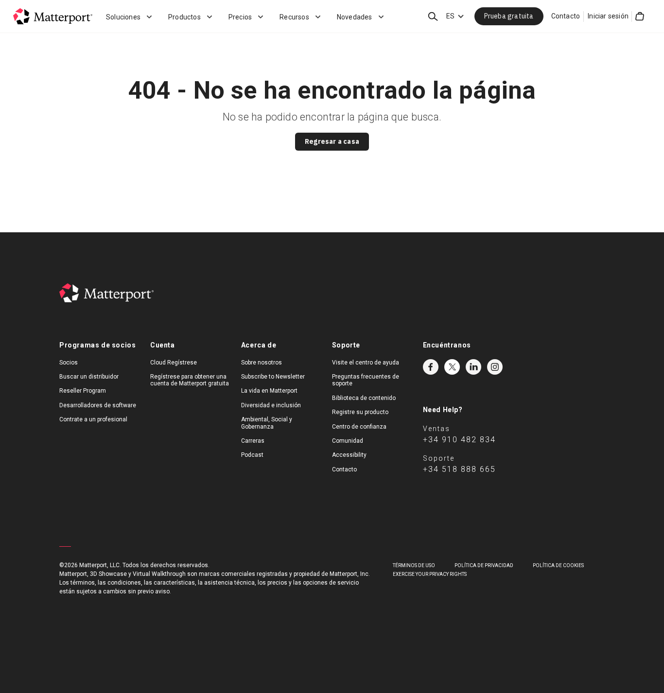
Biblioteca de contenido (364, 398)
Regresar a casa (332, 141)
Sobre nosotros (261, 362)
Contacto (565, 16)
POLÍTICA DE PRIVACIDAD (483, 565)
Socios (68, 362)
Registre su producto (360, 412)
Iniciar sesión (608, 16)
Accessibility (349, 454)
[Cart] (639, 16)
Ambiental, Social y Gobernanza (266, 423)
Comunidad (347, 440)
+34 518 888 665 (459, 469)
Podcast (252, 454)
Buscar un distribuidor (89, 376)
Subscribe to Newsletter (273, 376)
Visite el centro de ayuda (365, 362)
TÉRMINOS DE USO (414, 565)
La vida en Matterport (269, 390)
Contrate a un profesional (93, 419)
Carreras (252, 440)
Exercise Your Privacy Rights (430, 574)
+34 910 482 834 (459, 439)
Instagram (495, 367)
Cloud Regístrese (173, 362)
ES (450, 16)
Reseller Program (82, 390)
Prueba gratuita (509, 16)
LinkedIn (473, 367)
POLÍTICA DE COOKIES (558, 565)
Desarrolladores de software (97, 405)
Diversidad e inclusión (271, 405)
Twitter (452, 367)
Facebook (430, 367)
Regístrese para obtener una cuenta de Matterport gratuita (189, 380)
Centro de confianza (359, 426)
